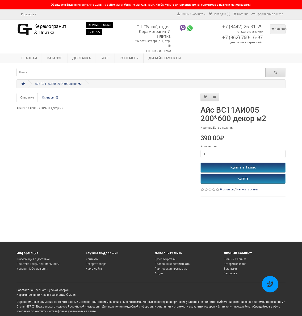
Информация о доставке (33, 259)
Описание (27, 97)
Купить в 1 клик (243, 167)
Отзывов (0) (50, 97)
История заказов (235, 264)
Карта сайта (94, 268)
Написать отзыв (247, 189)
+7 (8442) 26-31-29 (242, 27)
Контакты (92, 259)
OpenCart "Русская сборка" (52, 290)
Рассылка (230, 273)
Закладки (230, 268)
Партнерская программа (171, 268)
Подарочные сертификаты (172, 264)
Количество (209, 146)
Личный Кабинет (235, 259)
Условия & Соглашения (32, 268)
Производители (165, 259)
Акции (159, 273)
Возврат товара (96, 264)
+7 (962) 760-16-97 (242, 37)
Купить (243, 178)
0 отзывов (227, 189)
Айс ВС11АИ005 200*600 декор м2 (58, 84)
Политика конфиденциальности (38, 264)
